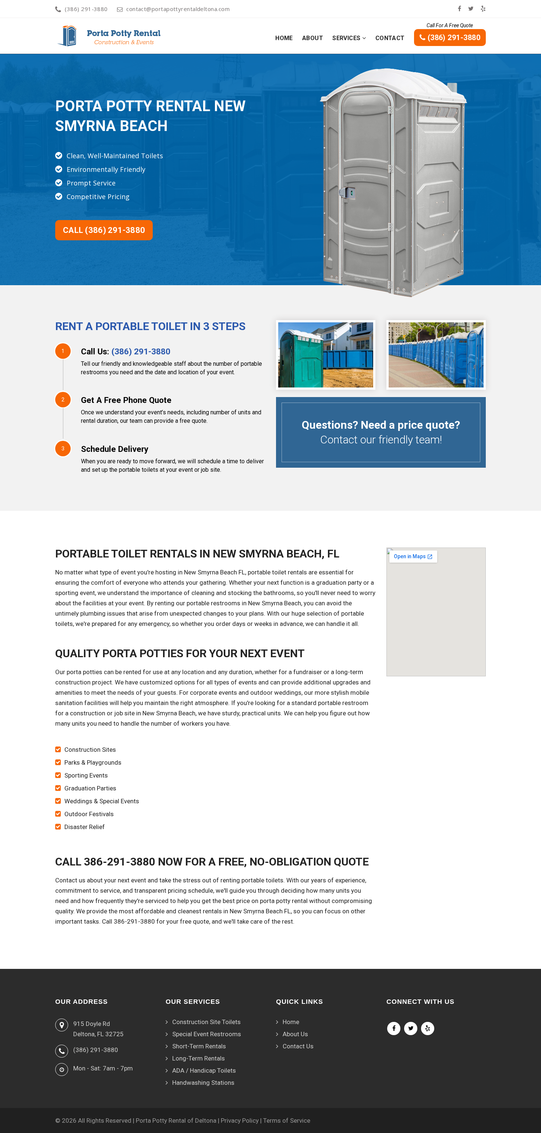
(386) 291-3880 (86, 9)
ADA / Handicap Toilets (204, 1070)
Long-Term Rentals (198, 1058)
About (312, 38)
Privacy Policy (240, 1120)
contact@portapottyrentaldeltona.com (178, 9)
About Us (295, 1034)
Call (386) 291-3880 (104, 230)
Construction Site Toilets (206, 1022)
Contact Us (298, 1046)
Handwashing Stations (203, 1082)
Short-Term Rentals (199, 1046)
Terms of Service (286, 1120)
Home (284, 38)
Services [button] (347, 38)
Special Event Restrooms (206, 1034)
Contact (390, 38)
